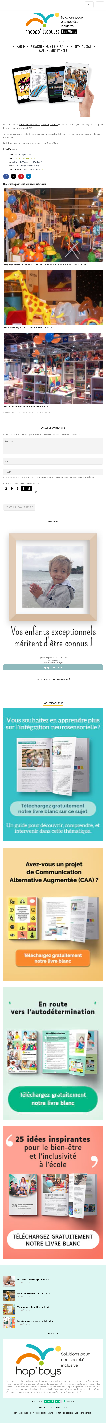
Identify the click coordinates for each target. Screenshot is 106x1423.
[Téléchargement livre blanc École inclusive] (53, 1192)
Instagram (28, 688)
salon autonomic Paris (37, 413)
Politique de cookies (64, 1413)
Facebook (11, 688)
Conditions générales (84, 1413)
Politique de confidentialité (41, 1413)
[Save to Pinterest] (21, 176)
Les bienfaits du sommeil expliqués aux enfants (34, 1279)
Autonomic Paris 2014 (25, 158)
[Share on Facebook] (6, 176)
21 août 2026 (24, 1283)
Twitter (94, 688)
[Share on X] (13, 176)
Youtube (77, 688)
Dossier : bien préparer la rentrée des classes (33, 1293)
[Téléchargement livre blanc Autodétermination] (53, 1053)
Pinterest (44, 688)
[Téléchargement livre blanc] (53, 775)
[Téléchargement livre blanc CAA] (53, 914)
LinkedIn (61, 688)
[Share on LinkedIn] (28, 176)
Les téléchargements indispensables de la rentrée (35, 1321)
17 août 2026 (24, 1311)
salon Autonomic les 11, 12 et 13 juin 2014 (38, 124)
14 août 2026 (24, 1324)
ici (43, 169)
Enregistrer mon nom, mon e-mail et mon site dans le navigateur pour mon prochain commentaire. (50, 477)
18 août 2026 (24, 1297)
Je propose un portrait (53, 667)
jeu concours (13, 413)
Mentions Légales (20, 1413)
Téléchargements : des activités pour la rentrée (34, 1307)
